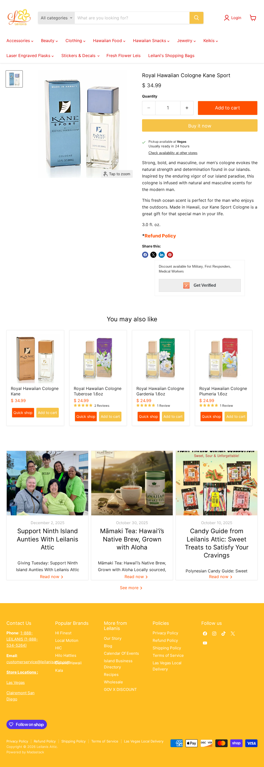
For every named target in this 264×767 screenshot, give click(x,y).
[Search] (196, 18)
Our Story (112, 638)
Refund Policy (165, 640)
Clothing (74, 40)
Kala (59, 670)
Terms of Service (168, 655)
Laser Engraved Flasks (29, 55)
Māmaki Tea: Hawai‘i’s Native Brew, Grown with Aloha (132, 539)
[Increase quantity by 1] (187, 108)
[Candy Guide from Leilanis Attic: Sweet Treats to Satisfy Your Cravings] (216, 483)
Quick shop (22, 412)
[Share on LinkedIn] (162, 255)
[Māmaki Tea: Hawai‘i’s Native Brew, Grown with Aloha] (132, 483)
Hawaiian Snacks (150, 40)
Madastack (35, 752)
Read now (50, 576)
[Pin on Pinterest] (170, 255)
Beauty (48, 40)
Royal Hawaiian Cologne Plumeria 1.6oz (223, 391)
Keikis (209, 40)
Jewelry (185, 40)
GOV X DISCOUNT (120, 689)
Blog (108, 645)
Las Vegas (15, 682)
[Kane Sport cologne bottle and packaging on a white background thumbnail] (14, 79)
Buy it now (199, 126)
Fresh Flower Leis (123, 55)
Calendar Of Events (121, 653)
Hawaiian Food (108, 40)
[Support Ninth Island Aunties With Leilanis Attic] (47, 483)
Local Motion (66, 640)
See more (130, 587)
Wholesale (113, 682)
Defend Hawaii (68, 662)
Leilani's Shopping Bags (171, 55)
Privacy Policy (165, 632)
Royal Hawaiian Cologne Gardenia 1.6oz (160, 391)
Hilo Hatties (65, 655)
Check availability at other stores (172, 153)
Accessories (18, 40)
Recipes (111, 674)
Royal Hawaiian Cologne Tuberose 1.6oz (97, 391)
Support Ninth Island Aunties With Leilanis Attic (47, 539)
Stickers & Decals (79, 55)
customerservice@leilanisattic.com (38, 661)
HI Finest (63, 632)
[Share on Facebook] (145, 255)
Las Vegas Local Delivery (143, 741)
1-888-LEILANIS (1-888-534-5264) (22, 639)
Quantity (149, 96)
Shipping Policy (167, 647)
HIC (58, 647)
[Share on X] (153, 255)
